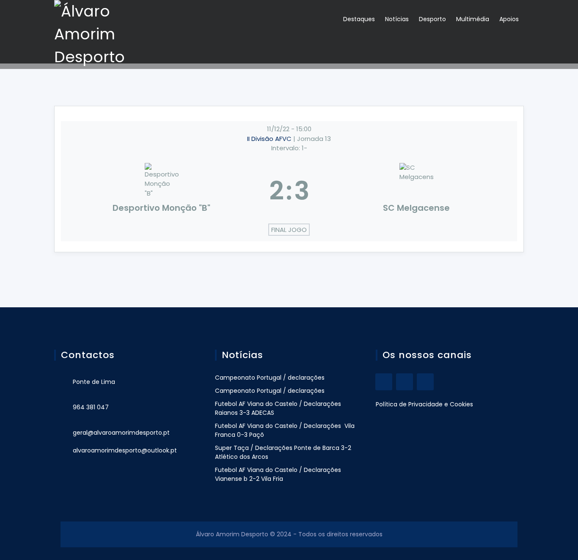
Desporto (432, 19)
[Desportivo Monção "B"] (161, 191)
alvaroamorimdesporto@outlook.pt (125, 450)
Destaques (359, 19)
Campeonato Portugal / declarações (270, 377)
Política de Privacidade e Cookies (424, 404)
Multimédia (472, 19)
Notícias (397, 19)
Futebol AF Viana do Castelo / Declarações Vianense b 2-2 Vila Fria (278, 474)
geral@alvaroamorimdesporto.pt (121, 432)
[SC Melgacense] (416, 191)
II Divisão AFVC (270, 138)
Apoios (509, 19)
